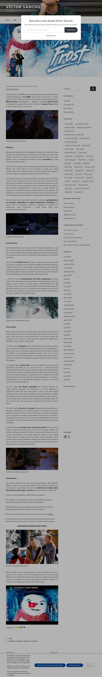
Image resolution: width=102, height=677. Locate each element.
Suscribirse (71, 30)
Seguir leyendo (51, 35)
